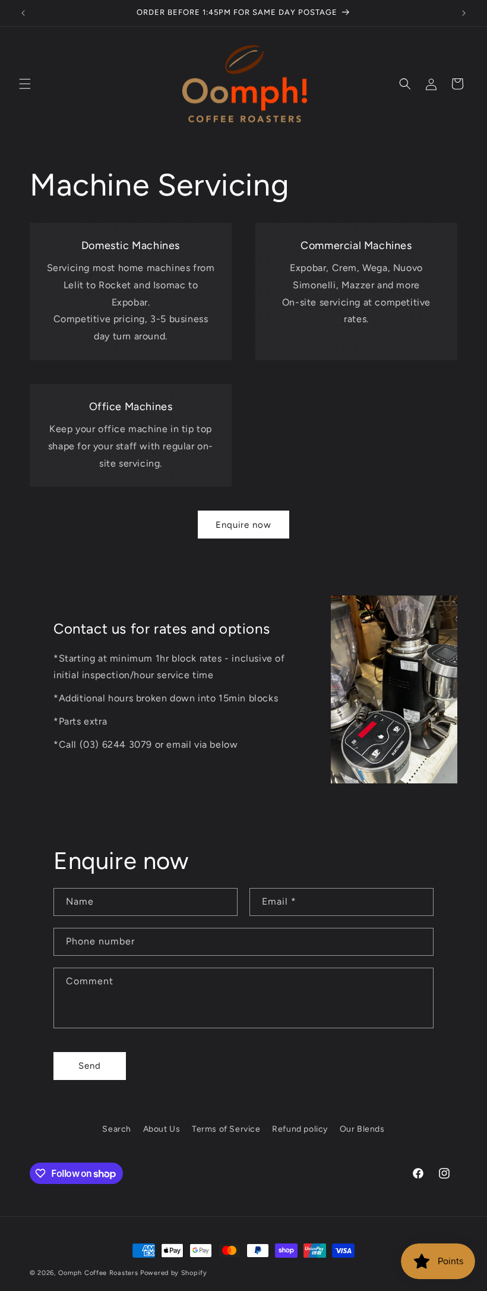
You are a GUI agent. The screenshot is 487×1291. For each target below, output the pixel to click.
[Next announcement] (464, 13)
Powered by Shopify (173, 1273)
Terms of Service (226, 1129)
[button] (25, 84)
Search (116, 1129)
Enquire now (243, 524)
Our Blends (362, 1129)
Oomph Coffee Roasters (99, 1273)
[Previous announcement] (23, 13)
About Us (162, 1129)
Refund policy (300, 1129)
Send (89, 1065)
